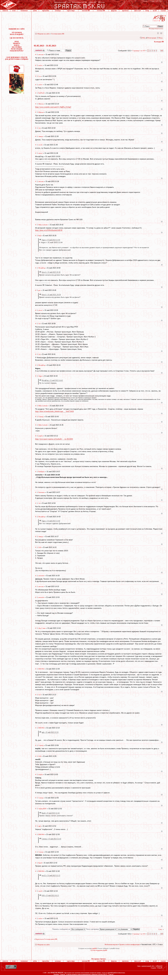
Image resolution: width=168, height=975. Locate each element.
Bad (39, 236)
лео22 (40, 891)
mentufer (41, 576)
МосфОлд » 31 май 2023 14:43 (52, 380)
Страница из (138, 51)
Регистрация (152, 38)
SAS (39, 547)
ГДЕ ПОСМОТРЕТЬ (16, 38)
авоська (41, 54)
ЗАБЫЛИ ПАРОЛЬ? (16, 51)
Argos (40, 376)
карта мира (71, 10)
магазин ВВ (86, 10)
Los (39, 76)
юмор (147, 10)
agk (39, 826)
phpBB (94, 948)
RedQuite (41, 472)
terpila (40, 436)
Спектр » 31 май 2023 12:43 (51, 839)
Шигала (41, 104)
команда (58, 10)
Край (40, 863)
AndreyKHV (42, 809)
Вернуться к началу (161, 62)
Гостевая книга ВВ (57, 34)
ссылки (163, 10)
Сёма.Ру (159, 968)
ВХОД (17, 41)
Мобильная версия (157, 33)
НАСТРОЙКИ (16, 47)
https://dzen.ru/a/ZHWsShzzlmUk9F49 (48, 230)
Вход (160, 38)
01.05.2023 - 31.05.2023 (45, 45)
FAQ (143, 38)
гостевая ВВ (101, 10)
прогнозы (125, 10)
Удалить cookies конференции (129, 944)
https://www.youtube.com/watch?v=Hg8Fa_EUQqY (53, 107)
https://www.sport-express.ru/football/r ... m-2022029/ (54, 439)
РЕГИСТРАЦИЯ (16, 49)
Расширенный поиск (156, 28)
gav (39, 290)
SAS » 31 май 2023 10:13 (50, 895)
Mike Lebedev (43, 225)
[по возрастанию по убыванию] (128, 929)
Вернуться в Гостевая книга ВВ (46, 939)
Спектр (40, 416)
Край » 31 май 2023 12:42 (51, 813)
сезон (13, 10)
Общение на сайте (43, 34)
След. (160, 929)
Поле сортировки (92, 929)
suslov (40, 65)
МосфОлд (41, 268)
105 (161, 51)
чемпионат (24, 10)
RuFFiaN (41, 93)
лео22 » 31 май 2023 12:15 (51, 875)
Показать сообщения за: (61, 929)
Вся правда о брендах (99, 959)
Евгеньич (41, 492)
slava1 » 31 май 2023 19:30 (51, 272)
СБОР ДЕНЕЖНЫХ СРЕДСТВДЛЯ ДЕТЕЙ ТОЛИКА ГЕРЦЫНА (16, 58)
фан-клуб (137, 10)
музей (155, 10)
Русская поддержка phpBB (99, 950)
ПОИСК (16, 45)
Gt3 (39, 695)
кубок (35, 10)
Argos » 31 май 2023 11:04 (51, 240)
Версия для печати (161, 33)
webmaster (159, 966)
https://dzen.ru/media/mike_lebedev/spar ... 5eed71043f (54, 411)
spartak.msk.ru (113, 973)
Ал (39, 128)
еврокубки (45, 10)
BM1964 (41, 669)
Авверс (40, 136)
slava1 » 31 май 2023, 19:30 (51, 294)
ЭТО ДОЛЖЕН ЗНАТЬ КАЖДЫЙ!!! (17, 33)
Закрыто (36, 50)
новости (5, 10)
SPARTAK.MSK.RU (57, 973)
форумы (114, 10)
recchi (40, 145)
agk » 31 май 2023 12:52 (50, 732)
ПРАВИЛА (16, 43)
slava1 (40, 153)
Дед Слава (42, 628)
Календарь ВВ (159, 42)
